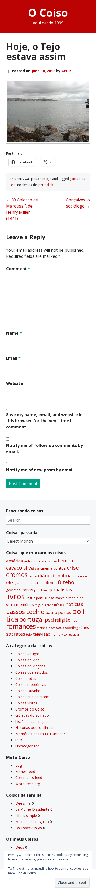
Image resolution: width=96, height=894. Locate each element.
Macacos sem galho (32, 821)
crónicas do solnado (32, 715)
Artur (66, 70)
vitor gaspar (70, 634)
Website (14, 383)
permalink (45, 185)
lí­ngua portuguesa (40, 597)
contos (60, 568)
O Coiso (48, 12)
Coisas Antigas (27, 653)
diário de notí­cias (56, 575)
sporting (71, 627)
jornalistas (61, 589)
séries (84, 627)
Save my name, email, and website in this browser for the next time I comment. (44, 421)
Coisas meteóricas (30, 684)
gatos (74, 179)
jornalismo (41, 590)
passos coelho (25, 612)
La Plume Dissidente (32, 809)
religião (62, 620)
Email (13, 358)
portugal (31, 619)
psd (49, 619)
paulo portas (58, 612)
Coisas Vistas (26, 703)
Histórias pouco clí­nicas (34, 727)
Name (14, 333)
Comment (18, 268)
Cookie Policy (26, 873)
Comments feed (28, 777)
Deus (19, 847)
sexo (60, 627)
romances (21, 626)
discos (32, 576)
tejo (48, 179)
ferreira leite (34, 583)
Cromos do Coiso (30, 709)
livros (15, 596)
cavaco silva (20, 567)
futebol (67, 582)
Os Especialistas (28, 827)
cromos (16, 574)
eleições (15, 582)
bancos (52, 561)
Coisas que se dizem (32, 696)
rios (82, 179)
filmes (50, 582)
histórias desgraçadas (33, 721)
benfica (65, 561)
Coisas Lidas (25, 678)
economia (82, 576)
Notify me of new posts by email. (40, 470)
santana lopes (46, 628)
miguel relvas (44, 605)
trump (55, 634)
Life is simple (26, 815)
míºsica (59, 605)
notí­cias (74, 604)
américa (14, 561)
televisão (41, 634)
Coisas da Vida (27, 659)
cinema (46, 568)
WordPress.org (27, 783)
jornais (27, 589)
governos (13, 590)
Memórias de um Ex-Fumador (40, 733)
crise (73, 567)
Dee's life (23, 803)
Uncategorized (27, 746)
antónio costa (35, 561)
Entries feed (25, 771)
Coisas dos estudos (31, 672)
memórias (25, 604)
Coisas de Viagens (30, 666)
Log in (20, 765)
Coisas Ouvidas (28, 690)
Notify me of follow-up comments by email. (44, 448)
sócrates (15, 634)
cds (37, 568)
